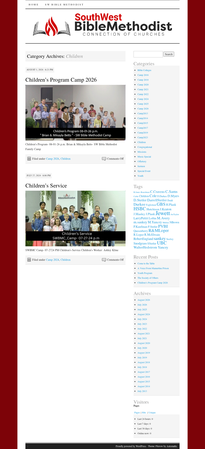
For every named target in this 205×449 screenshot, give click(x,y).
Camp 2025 (143, 103)
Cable (136, 196)
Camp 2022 (143, 94)
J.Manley (139, 214)
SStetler (151, 243)
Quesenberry (141, 231)
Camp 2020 (143, 84)
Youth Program (145, 273)
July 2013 (142, 391)
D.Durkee (162, 196)
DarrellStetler (157, 200)
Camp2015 (143, 122)
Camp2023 (143, 137)
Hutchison (153, 209)
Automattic (172, 446)
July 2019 (142, 357)
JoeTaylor (175, 214)
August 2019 (144, 352)
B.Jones (137, 192)
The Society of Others (148, 277)
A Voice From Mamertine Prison (153, 268)
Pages (137, 412)
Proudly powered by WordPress (131, 446)
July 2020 (142, 347)
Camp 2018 (143, 79)
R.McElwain (152, 235)
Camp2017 (143, 127)
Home (34, 4)
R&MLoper (159, 230)
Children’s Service (46, 185)
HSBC (140, 208)
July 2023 (142, 323)
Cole (153, 195)
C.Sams (171, 191)
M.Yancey (155, 222)
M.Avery (163, 217)
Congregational (145, 146)
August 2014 (144, 386)
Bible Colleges (144, 70)
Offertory (142, 161)
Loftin (152, 218)
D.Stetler (140, 199)
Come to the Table (146, 263)
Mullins (166, 222)
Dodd (170, 200)
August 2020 (144, 343)
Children (65, 158)
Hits (144, 412)
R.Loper (139, 235)
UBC (162, 243)
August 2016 (144, 376)
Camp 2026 (52, 158)
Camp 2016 (143, 74)
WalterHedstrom (145, 247)
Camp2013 (143, 113)
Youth (140, 175)
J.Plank (150, 214)
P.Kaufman (140, 227)
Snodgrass (140, 243)
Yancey (163, 247)
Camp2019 (143, 132)
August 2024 (144, 314)
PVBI (163, 226)
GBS (161, 204)
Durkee (139, 204)
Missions (142, 151)
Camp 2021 (143, 89)
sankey (160, 238)
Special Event (144, 170)
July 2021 (142, 338)
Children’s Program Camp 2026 (61, 79)
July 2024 (142, 319)
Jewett (163, 213)
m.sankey (140, 221)
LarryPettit (141, 218)
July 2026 (142, 304)
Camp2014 (143, 118)
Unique (152, 412)
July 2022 (142, 328)
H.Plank (171, 204)
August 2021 (144, 333)
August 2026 (144, 299)
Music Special (144, 156)
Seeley (169, 239)
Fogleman (151, 204)
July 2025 (142, 309)
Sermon (141, 166)
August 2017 (144, 371)
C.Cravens (157, 191)
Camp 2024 (52, 260)
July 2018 (142, 367)
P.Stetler (153, 227)
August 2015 (144, 381)
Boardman (145, 192)
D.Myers (173, 196)
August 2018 (144, 362)
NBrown (174, 222)
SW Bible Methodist (64, 4)
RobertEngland (143, 239)
